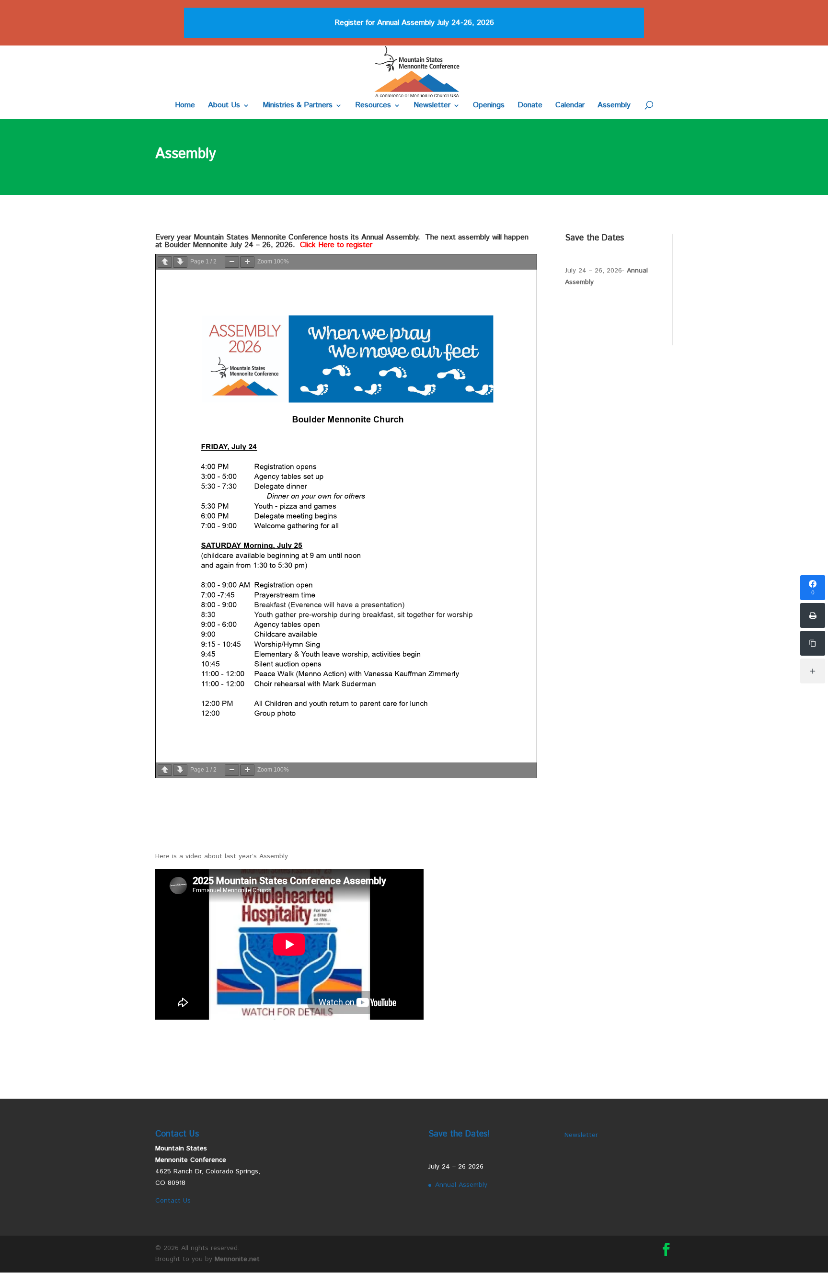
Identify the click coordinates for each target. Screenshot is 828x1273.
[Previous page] (165, 262)
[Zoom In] (247, 262)
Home (185, 106)
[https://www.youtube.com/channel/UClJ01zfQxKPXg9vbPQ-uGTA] (812, 643)
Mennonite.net (237, 1259)
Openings (489, 106)
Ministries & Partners (298, 106)
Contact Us (173, 1200)
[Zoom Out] (232, 262)
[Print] (812, 615)
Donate (530, 106)
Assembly (614, 106)
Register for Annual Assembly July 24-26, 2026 (414, 22)
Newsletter (432, 106)
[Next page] (180, 262)
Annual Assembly (461, 1185)
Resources (373, 106)
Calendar (570, 106)
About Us (224, 106)
